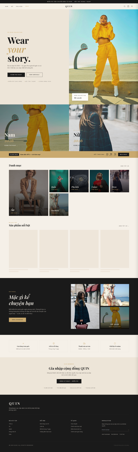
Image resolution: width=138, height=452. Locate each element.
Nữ (12, 6)
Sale (27, 6)
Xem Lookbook (17, 319)
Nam (6, 6)
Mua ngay (123, 154)
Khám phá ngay (16, 74)
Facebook (114, 434)
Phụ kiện (19, 6)
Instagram (106, 434)
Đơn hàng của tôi (44, 424)
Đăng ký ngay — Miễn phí (69, 381)
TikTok (122, 434)
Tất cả (10, 424)
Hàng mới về (12, 431)
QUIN (69, 6)
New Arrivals (34, 74)
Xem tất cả (125, 166)
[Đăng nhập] (132, 6)
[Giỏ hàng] (128, 6)
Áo (9, 426)
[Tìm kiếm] (124, 6)
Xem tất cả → (124, 226)
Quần (10, 429)
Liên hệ (42, 426)
